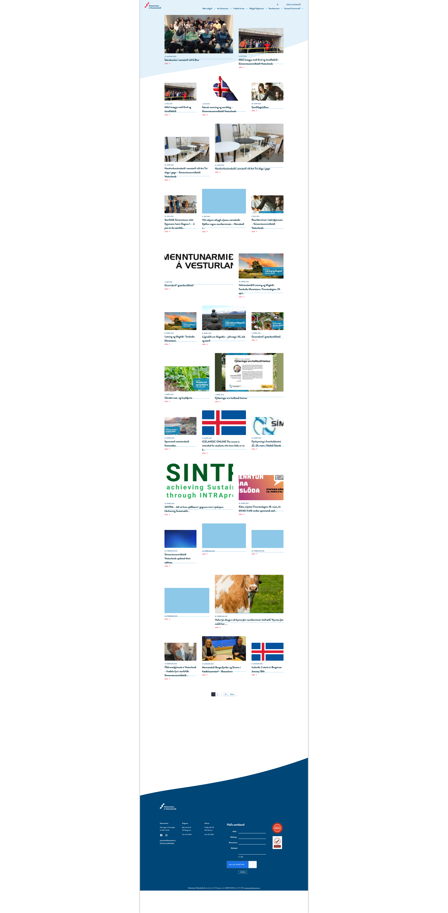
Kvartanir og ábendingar (167, 843)
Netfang (233, 837)
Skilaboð (234, 848)
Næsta (232, 694)
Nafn (235, 831)
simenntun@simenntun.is (168, 840)
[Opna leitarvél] (278, 4)
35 (225, 694)
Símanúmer (233, 842)
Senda (242, 872)
